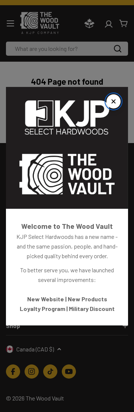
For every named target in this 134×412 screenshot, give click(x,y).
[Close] (113, 101)
